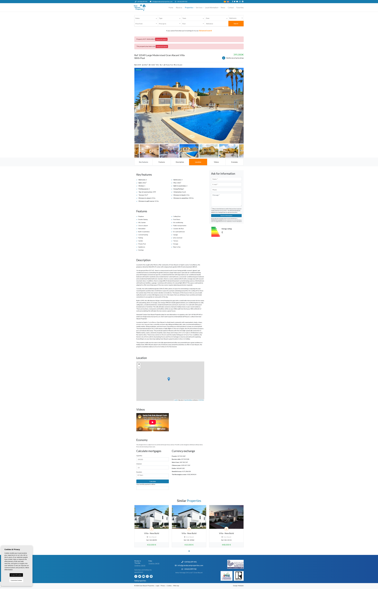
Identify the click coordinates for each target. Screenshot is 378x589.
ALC (153, 328)
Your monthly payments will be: (145, 484)
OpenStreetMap (188, 400)
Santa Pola (188, 335)
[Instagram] (239, 1)
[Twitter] (234, 1)
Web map (176, 585)
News (223, 8)
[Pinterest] (242, 1)
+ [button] (139, 364)
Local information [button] (211, 8)
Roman (163, 337)
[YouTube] (237, 1)
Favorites (240, 8)
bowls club (140, 324)
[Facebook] (232, 1)
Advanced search (161, 39)
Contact (231, 8)
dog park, (147, 324)
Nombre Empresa (146, 7)
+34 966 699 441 (142, 1)
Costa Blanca (152, 322)
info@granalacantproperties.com (162, 1)
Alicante (164, 335)
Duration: (139, 472)
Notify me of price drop (235, 58)
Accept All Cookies (16, 575)
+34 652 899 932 (182, 1)
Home (171, 8)
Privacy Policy (223, 210)
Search (236, 23)
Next (241, 105)
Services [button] (199, 8)
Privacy (163, 585)
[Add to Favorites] (228, 71)
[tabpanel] (151, 526)
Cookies (169, 585)
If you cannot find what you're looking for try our (189, 31)
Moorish (170, 337)
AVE (180, 330)
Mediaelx (241, 585)
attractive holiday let (160, 346)
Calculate (152, 481)
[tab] (143, 162)
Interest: (139, 464)
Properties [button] (189, 8)
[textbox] (146, 18)
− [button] (139, 367)
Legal (157, 585)
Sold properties (140, 581)
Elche (147, 337)
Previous (136, 105)
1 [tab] (189, 551)
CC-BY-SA (200, 400)
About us (179, 8)
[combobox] (146, 18)
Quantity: (139, 455)
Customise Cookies (16, 580)
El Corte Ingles (184, 332)
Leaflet (176, 400)
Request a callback (190, 316)
